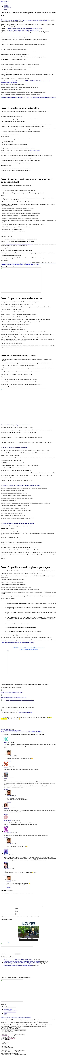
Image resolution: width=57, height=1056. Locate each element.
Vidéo (5, 1014)
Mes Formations (7, 7)
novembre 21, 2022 (5, 729)
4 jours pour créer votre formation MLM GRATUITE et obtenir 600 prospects (22, 961)
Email (17, 911)
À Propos (6, 5)
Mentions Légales (4, 1017)
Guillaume (6, 868)
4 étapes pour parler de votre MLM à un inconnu (12, 692)
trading (5, 1013)
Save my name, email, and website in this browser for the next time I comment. (20, 916)
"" (28, 263)
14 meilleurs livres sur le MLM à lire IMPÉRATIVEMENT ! (18, 959)
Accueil (5, 3)
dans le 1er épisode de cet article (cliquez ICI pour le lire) (19, 244)
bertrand (9, 755)
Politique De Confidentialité (12, 1017)
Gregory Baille (7, 832)
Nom (17, 908)
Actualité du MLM (8, 1009)
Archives (3, 1006)
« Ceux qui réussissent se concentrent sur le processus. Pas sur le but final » (21, 963)
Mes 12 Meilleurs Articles (10, 1012)
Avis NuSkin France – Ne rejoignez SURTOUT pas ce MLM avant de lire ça (22, 962)
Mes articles (6, 6)
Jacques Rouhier (7, 820)
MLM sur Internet (5, 1)
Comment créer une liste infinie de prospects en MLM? (13, 697)
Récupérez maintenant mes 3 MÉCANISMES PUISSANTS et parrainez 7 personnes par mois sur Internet (29, 97)
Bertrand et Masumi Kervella (25, 712)
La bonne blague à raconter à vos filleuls (11, 730)
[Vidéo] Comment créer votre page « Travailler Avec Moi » (20, 700)
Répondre (6, 749)
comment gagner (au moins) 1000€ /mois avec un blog (23, 30)
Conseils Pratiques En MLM (10, 1010)
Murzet (5, 854)
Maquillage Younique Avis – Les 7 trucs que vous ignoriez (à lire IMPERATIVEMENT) (22, 731)
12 (1, 19)
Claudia (5, 742)
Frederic (6, 767)
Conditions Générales (21, 1017)
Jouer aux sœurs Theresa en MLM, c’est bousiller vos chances (18, 965)
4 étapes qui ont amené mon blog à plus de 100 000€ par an (25, 28)
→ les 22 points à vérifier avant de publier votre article (17, 642)
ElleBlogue (6, 808)
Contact (5, 9)
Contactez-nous (28, 1017)
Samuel (5, 778)
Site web (18, 914)
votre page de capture (35, 150)
